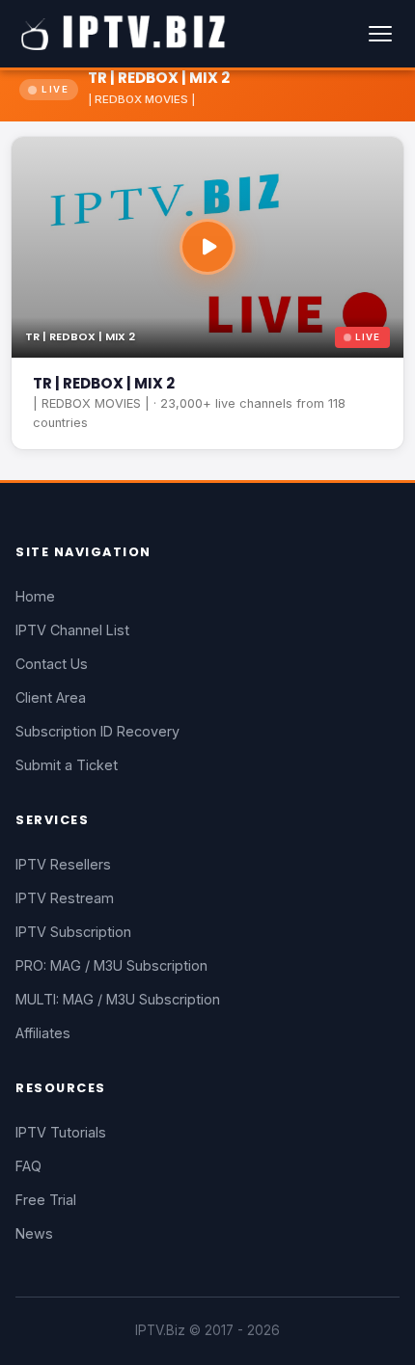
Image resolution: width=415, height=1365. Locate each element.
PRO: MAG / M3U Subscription (111, 965)
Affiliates (42, 1033)
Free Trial (45, 1199)
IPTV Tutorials (60, 1132)
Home (35, 596)
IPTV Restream (64, 898)
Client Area (50, 697)
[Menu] (380, 33)
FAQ (28, 1166)
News (34, 1233)
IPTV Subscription (73, 931)
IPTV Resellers (63, 864)
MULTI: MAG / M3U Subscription (117, 999)
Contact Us (51, 664)
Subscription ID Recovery (97, 731)
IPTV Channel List (72, 630)
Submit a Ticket (66, 765)
